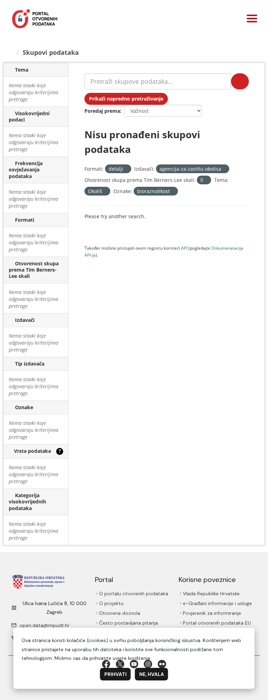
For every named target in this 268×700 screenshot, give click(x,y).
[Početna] (10, 52)
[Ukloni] (126, 169)
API (184, 248)
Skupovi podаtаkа (51, 52)
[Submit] (240, 81)
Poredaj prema (102, 111)
